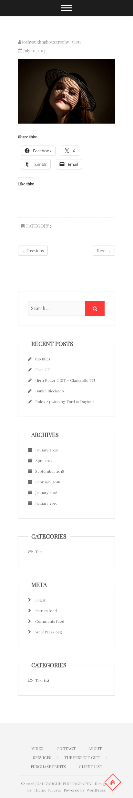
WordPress (96, 790)
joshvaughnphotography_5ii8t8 (51, 42)
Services (42, 757)
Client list (90, 766)
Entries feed (46, 610)
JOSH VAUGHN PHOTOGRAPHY (63, 783)
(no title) (42, 358)
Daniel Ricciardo (49, 390)
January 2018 (46, 492)
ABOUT (95, 748)
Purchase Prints (48, 766)
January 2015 (45, 503)
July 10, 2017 (34, 50)
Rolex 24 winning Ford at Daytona (65, 401)
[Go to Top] (112, 782)
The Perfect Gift (82, 757)
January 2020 (46, 449)
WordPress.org (48, 631)
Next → (104, 250)
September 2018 (49, 471)
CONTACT (66, 748)
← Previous (33, 250)
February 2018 (47, 481)
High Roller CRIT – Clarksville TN (65, 380)
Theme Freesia (47, 790)
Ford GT (42, 369)
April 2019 (44, 460)
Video (38, 748)
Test (39, 551)
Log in (40, 599)
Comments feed (49, 621)
